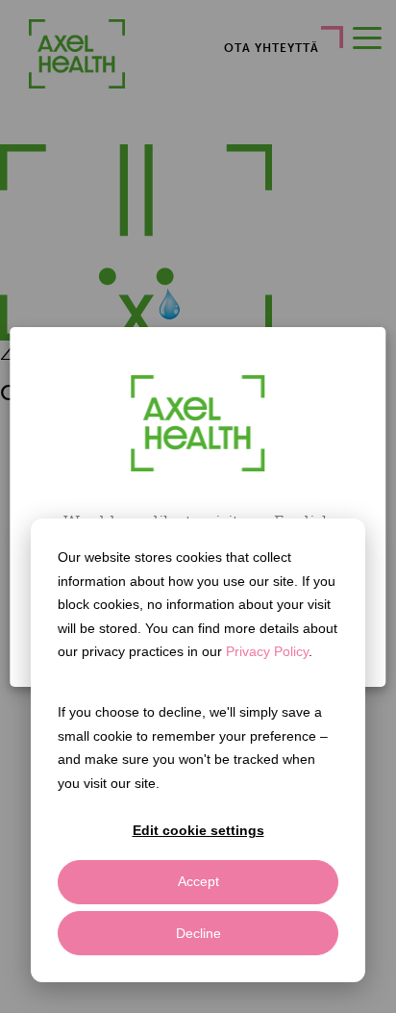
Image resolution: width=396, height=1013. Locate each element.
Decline (198, 933)
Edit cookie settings (198, 830)
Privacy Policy (267, 651)
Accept (198, 881)
